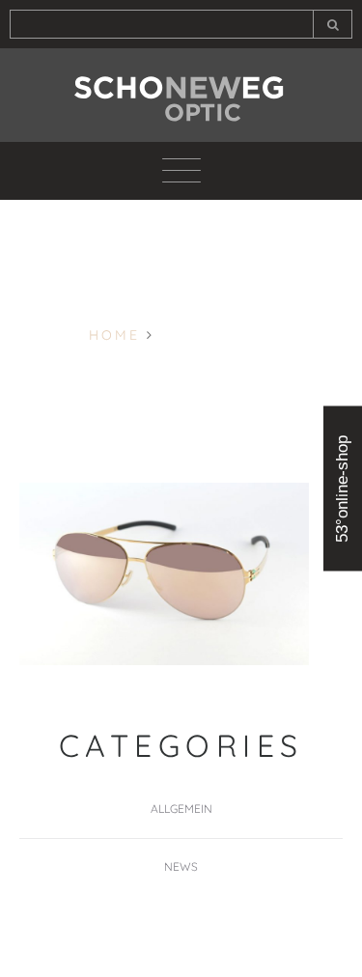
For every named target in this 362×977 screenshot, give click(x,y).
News (181, 866)
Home (114, 335)
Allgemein (181, 808)
